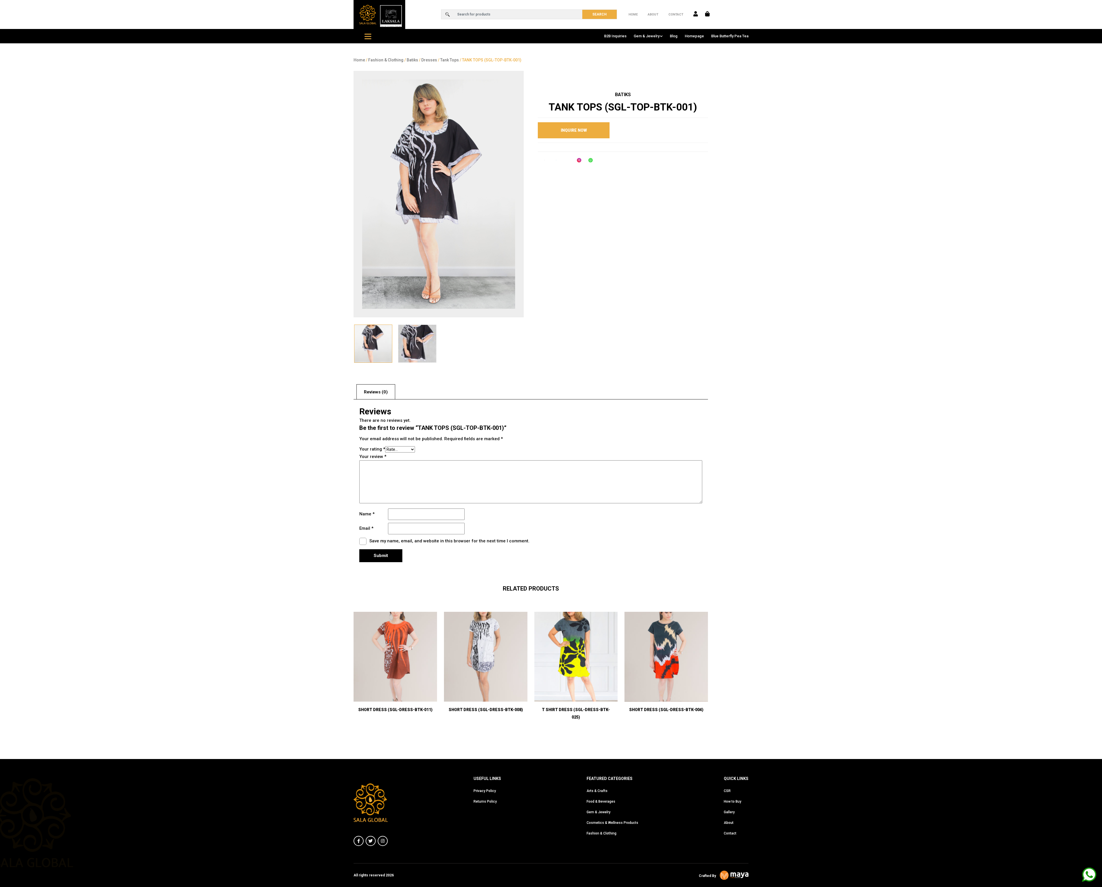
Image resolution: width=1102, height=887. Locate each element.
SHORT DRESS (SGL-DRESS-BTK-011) (395, 709)
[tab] (375, 391)
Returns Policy (485, 801)
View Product (485, 686)
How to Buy (732, 801)
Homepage (694, 36)
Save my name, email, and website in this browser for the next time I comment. (449, 541)
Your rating (372, 449)
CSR (727, 791)
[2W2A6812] (439, 194)
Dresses (429, 60)
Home (633, 14)
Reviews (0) (376, 392)
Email (366, 528)
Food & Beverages (601, 801)
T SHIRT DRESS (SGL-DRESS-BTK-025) (576, 713)
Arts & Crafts (597, 791)
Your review (372, 456)
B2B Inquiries (615, 36)
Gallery (729, 812)
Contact (675, 14)
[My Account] (695, 14)
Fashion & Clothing (385, 60)
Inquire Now (574, 130)
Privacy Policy (485, 791)
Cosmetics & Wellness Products (612, 823)
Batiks (412, 60)
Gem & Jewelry (646, 36)
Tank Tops (449, 60)
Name (367, 514)
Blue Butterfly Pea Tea (729, 36)
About (653, 14)
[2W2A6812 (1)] (417, 343)
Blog (674, 36)
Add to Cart (395, 686)
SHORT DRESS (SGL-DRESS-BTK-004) (666, 709)
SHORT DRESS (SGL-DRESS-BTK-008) (486, 709)
